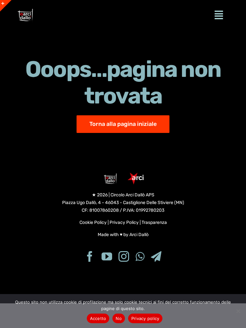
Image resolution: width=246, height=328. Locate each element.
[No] (238, 311)
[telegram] (156, 256)
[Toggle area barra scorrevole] (6, 6)
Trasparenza (154, 222)
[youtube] (107, 256)
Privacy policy (145, 318)
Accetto (98, 318)
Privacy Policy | (126, 222)
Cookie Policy (93, 222)
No (119, 318)
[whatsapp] (139, 256)
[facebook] (90, 256)
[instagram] (124, 256)
